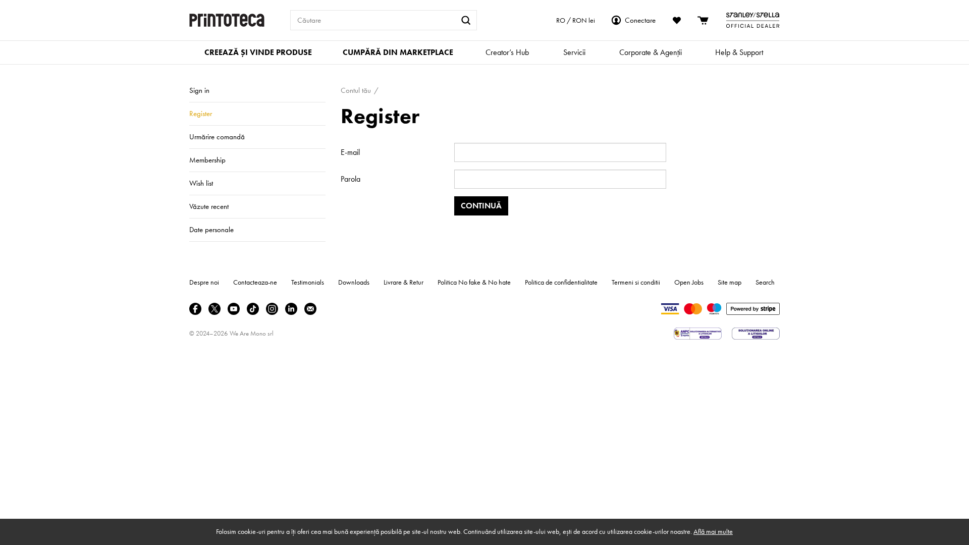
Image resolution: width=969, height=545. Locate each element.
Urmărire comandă (217, 137)
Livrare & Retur (403, 282)
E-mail (350, 152)
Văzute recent (209, 206)
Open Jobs (689, 282)
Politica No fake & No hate (474, 282)
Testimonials (307, 282)
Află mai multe (713, 531)
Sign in (199, 90)
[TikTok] (252, 308)
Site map (729, 282)
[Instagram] (272, 308)
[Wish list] (677, 20)
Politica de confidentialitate (561, 282)
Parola (350, 179)
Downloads (353, 282)
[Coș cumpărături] (703, 20)
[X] (214, 308)
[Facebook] (195, 308)
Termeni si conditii (636, 282)
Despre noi (204, 282)
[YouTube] (233, 308)
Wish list (201, 183)
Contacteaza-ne (255, 282)
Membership (207, 160)
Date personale (211, 230)
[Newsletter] (310, 308)
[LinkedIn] (291, 308)
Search (765, 282)
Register (200, 113)
